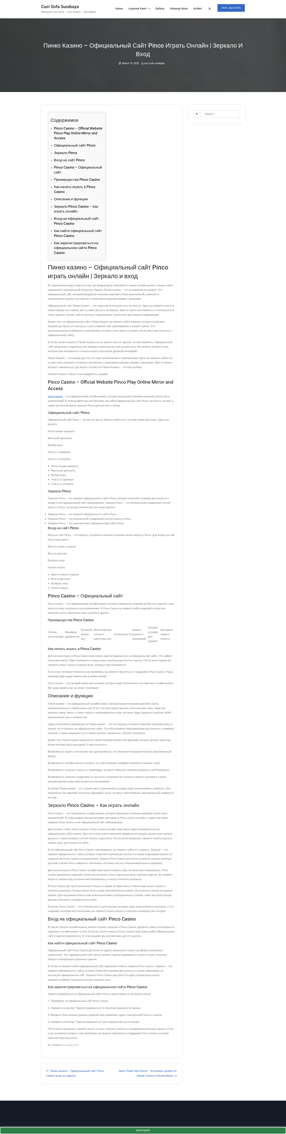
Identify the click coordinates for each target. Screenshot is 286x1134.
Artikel (197, 9)
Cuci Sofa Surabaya (60, 7)
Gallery (160, 9)
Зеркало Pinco (65, 152)
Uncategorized (71, 1045)
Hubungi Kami (179, 9)
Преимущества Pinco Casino (77, 179)
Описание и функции (71, 199)
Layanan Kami (137, 9)
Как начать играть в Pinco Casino (74, 189)
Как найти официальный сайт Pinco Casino (78, 233)
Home (119, 9)
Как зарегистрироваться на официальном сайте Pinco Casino (76, 248)
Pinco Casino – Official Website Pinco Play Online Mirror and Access (78, 133)
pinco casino (55, 396)
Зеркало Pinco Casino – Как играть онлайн (76, 209)
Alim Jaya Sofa (231, 8)
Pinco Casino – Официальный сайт (78, 170)
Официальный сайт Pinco (74, 145)
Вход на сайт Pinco (69, 160)
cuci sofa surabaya (154, 63)
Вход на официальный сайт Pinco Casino (76, 221)
